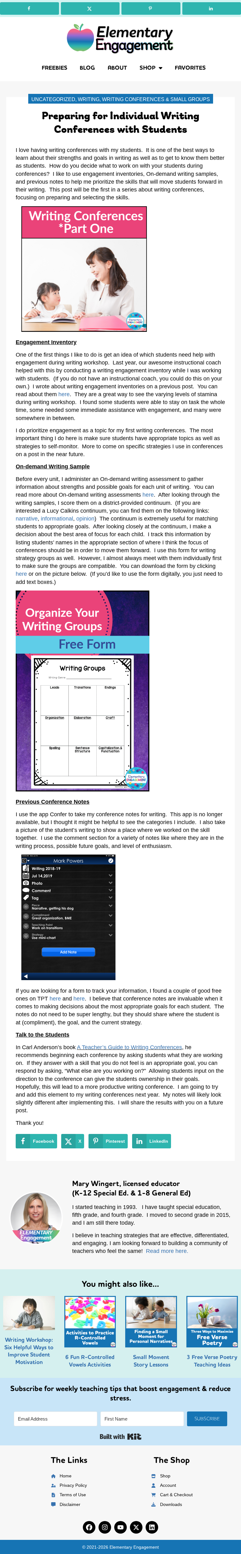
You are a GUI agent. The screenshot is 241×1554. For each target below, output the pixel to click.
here (64, 394)
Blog (87, 68)
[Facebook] (89, 1527)
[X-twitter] (136, 1527)
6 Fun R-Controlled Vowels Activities (90, 1360)
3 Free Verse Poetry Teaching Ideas (212, 1360)
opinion (85, 518)
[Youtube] (120, 1527)
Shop (147, 68)
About (117, 68)
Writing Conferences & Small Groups (156, 99)
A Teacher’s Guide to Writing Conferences (129, 1047)
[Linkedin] (152, 1527)
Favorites (190, 68)
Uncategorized (53, 99)
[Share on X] (90, 8)
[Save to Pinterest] (150, 8)
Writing (88, 99)
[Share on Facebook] (29, 8)
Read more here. (167, 1251)
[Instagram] (105, 1527)
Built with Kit (121, 1436)
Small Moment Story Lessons (151, 1360)
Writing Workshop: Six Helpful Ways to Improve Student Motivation (28, 1351)
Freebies (54, 68)
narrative (27, 518)
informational (57, 518)
